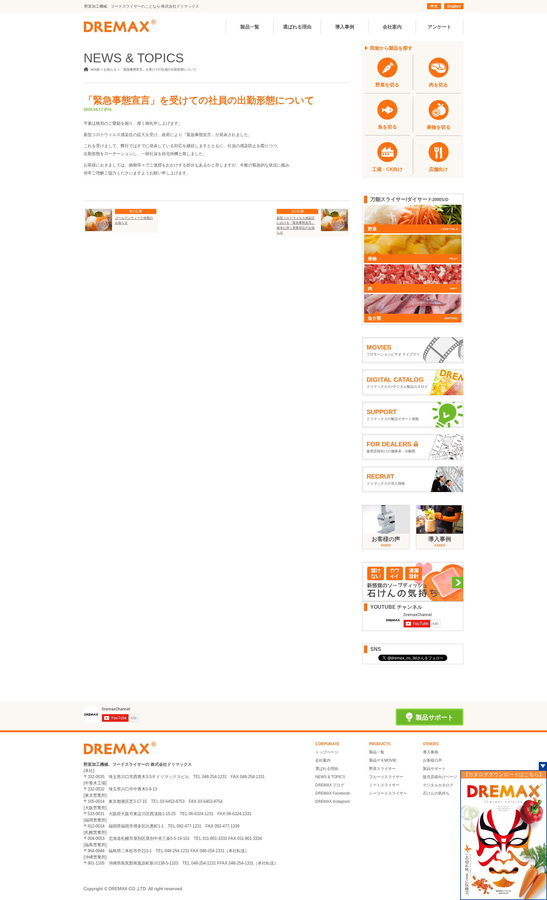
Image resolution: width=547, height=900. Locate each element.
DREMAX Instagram (332, 801)
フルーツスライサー (386, 777)
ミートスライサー (384, 785)
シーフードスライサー (388, 793)
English (454, 6)
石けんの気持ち (436, 793)
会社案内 (322, 760)
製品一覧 (376, 752)
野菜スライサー (382, 768)
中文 (434, 6)
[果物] (413, 237)
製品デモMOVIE (382, 760)
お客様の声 (432, 760)
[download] (503, 838)
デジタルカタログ (438, 785)
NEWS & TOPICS (330, 777)
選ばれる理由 (326, 768)
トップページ (326, 752)
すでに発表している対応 (159, 145)
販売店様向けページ (440, 777)
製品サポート (434, 768)
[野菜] (413, 208)
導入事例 (430, 752)
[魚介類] (413, 297)
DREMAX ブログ (329, 785)
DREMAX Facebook (332, 793)
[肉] (413, 267)
